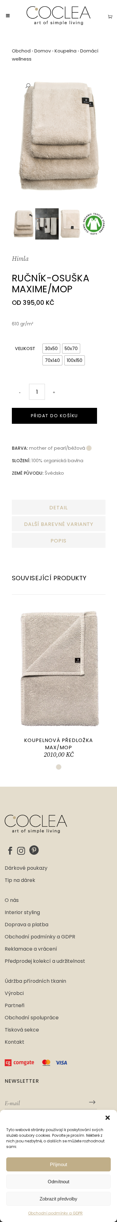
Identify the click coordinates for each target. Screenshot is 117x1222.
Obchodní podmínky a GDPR (55, 1213)
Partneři (14, 1005)
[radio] (51, 348)
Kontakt (14, 1042)
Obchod (21, 50)
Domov (42, 50)
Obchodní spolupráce (32, 1017)
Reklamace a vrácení (31, 949)
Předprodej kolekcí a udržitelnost (45, 961)
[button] (108, 1118)
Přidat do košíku (54, 416)
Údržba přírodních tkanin (35, 981)
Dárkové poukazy (26, 868)
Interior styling (22, 912)
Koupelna (65, 50)
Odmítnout (58, 1181)
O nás (12, 900)
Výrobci (14, 993)
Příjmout (58, 1164)
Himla (20, 259)
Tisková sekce (22, 1030)
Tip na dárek (20, 880)
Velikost (25, 348)
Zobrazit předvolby (58, 1198)
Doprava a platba (26, 924)
